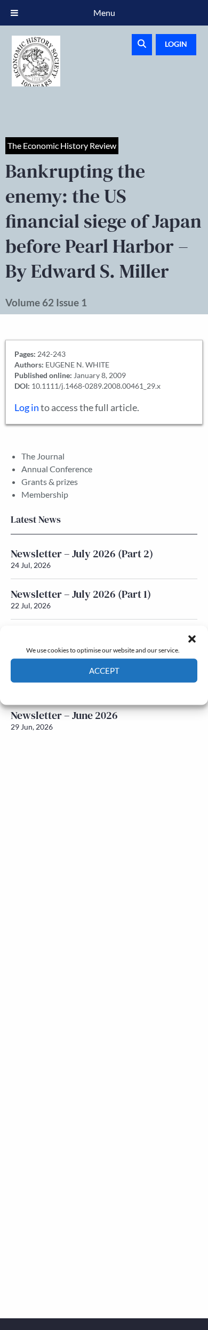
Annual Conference (56, 469)
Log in (26, 407)
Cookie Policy (79, 690)
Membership (44, 494)
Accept (104, 670)
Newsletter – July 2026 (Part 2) (82, 553)
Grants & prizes (49, 481)
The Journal (43, 456)
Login (176, 43)
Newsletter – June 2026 (64, 715)
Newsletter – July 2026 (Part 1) (81, 594)
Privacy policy (122, 690)
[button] (192, 638)
